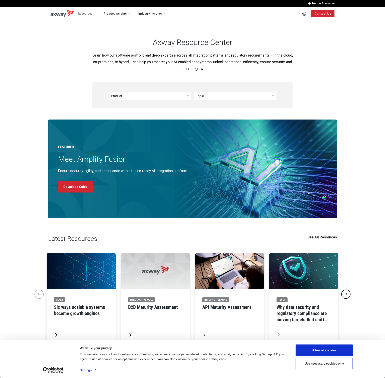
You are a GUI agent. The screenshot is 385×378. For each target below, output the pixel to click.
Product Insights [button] (115, 13)
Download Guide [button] (75, 187)
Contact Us (322, 14)
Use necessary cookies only (324, 363)
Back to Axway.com (323, 3)
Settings (86, 370)
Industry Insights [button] (150, 13)
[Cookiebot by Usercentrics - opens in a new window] (53, 370)
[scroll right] (346, 294)
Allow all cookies (324, 350)
